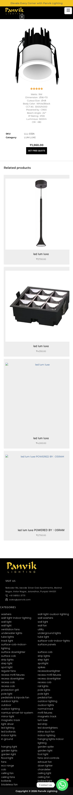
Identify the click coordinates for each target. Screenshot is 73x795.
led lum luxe (41, 254)
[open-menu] (68, 10)
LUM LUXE (30, 137)
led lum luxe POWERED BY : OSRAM (41, 530)
